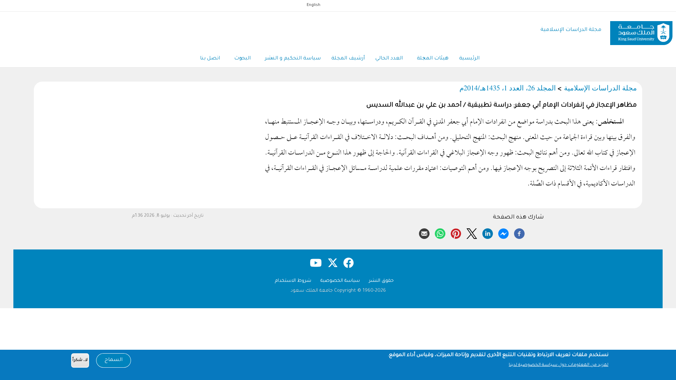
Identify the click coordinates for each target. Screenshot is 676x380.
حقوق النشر (381, 281)
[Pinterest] (456, 232)
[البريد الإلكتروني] (424, 232)
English (313, 5)
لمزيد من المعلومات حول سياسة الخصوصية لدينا (558, 365)
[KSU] (641, 30)
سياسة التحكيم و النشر (293, 59)
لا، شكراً (80, 360)
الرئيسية (469, 59)
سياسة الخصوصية (340, 281)
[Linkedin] (487, 232)
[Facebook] (519, 232)
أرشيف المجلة (348, 59)
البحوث (242, 59)
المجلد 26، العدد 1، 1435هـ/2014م (507, 88)
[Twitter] (472, 232)
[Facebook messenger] (503, 232)
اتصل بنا (210, 59)
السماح (114, 360)
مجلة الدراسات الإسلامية (570, 30)
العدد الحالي (389, 59)
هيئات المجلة (433, 59)
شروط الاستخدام (293, 281)
